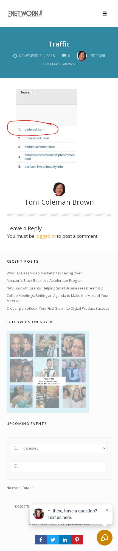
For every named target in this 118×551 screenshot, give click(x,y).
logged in (45, 236)
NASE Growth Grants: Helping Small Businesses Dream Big (55, 288)
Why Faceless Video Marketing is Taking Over (44, 273)
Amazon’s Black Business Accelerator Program (45, 280)
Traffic (59, 43)
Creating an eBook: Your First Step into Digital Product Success (58, 308)
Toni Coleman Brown (59, 202)
